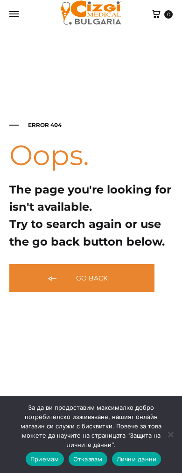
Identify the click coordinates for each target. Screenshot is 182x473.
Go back (91, 278)
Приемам (44, 459)
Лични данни (137, 459)
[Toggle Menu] (14, 14)
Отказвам (88, 459)
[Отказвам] (170, 434)
